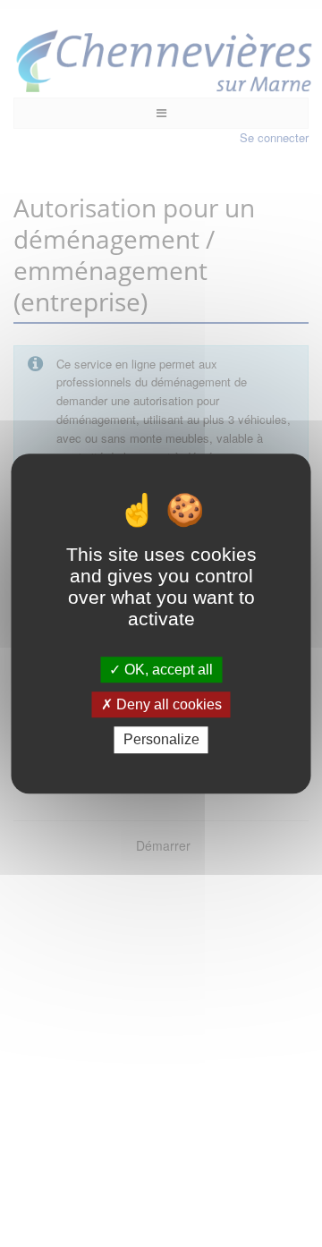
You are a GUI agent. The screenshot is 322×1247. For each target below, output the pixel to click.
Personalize (161, 740)
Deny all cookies (167, 704)
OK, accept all (167, 669)
